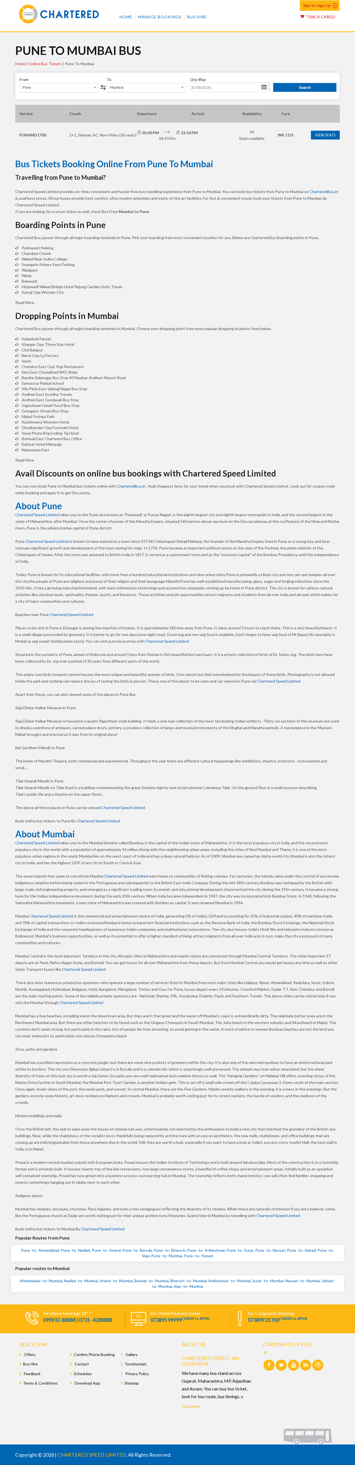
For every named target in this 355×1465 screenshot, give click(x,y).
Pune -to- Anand (106, 1250)
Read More (191, 1406)
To (109, 79)
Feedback (31, 1373)
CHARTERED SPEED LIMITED (91, 1455)
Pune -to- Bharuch (170, 1250)
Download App (87, 1383)
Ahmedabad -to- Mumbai (41, 1280)
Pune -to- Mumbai (166, 1255)
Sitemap (132, 1383)
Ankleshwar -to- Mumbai (229, 1280)
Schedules (83, 1373)
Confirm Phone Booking (94, 1354)
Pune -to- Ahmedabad (40, 1250)
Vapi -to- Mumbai (188, 1286)
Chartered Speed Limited (37, 514)
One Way (198, 79)
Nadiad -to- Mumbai (81, 1280)
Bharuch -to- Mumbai (188, 1280)
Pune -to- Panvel (198, 1255)
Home (126, 16)
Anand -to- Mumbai (116, 1280)
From (23, 79)
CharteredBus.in (324, 191)
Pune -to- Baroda (137, 1250)
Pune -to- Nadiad (75, 1250)
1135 (286, 135)
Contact (81, 1364)
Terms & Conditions (40, 1383)
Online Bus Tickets (45, 63)
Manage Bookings (159, 16)
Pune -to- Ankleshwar (206, 1250)
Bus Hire (197, 16)
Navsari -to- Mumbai (302, 1280)
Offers (29, 1354)
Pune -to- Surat (240, 1250)
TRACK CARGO (320, 16)
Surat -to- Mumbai (268, 1280)
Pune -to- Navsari (270, 1250)
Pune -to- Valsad (301, 1250)
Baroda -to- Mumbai (152, 1280)
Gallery (131, 1354)
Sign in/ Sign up (317, 5)
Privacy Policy (137, 1373)
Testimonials (136, 1364)
